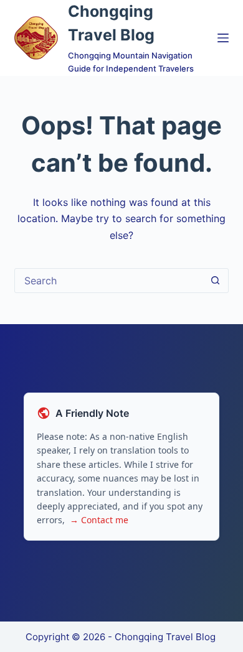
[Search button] (215, 280)
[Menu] (223, 38)
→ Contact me (99, 520)
